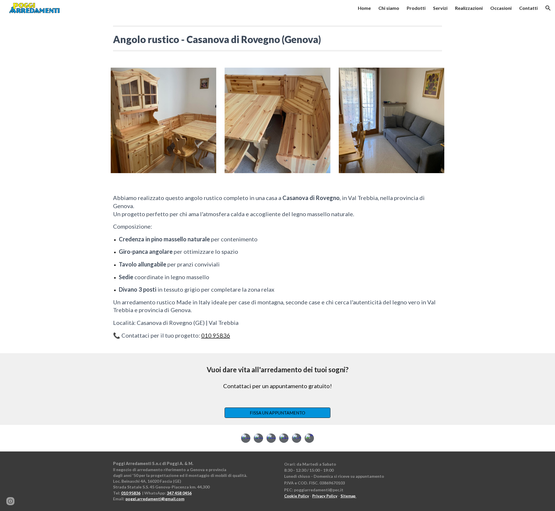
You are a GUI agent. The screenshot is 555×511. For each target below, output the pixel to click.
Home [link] (364, 8)
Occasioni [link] (501, 8)
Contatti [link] (528, 8)
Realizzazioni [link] (469, 8)
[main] (277, 38)
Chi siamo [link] (388, 8)
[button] (548, 8)
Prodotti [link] (416, 8)
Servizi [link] (440, 8)
